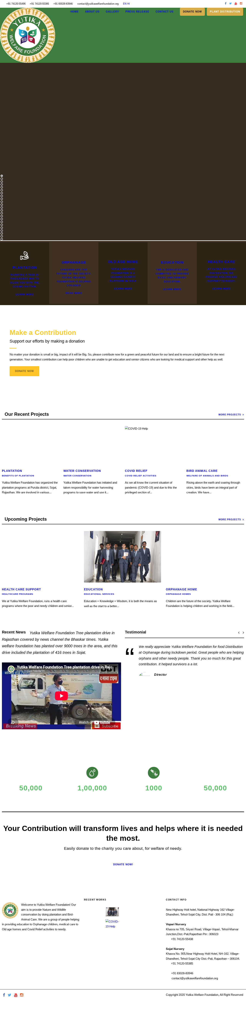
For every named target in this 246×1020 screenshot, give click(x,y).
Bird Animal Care (202, 470)
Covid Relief (136, 470)
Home (75, 11)
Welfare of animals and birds (207, 476)
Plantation (12, 470)
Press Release (137, 11)
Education (93, 589)
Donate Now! (123, 864)
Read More (74, 293)
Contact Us (165, 11)
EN (124, 3)
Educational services (99, 594)
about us (92, 11)
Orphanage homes (178, 594)
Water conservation (77, 476)
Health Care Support (21, 589)
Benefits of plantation (18, 476)
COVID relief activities (140, 476)
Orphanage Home (181, 589)
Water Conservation (82, 470)
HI (128, 3)
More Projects (230, 414)
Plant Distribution (225, 11)
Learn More (25, 294)
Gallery (112, 11)
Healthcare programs (17, 594)
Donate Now (24, 371)
